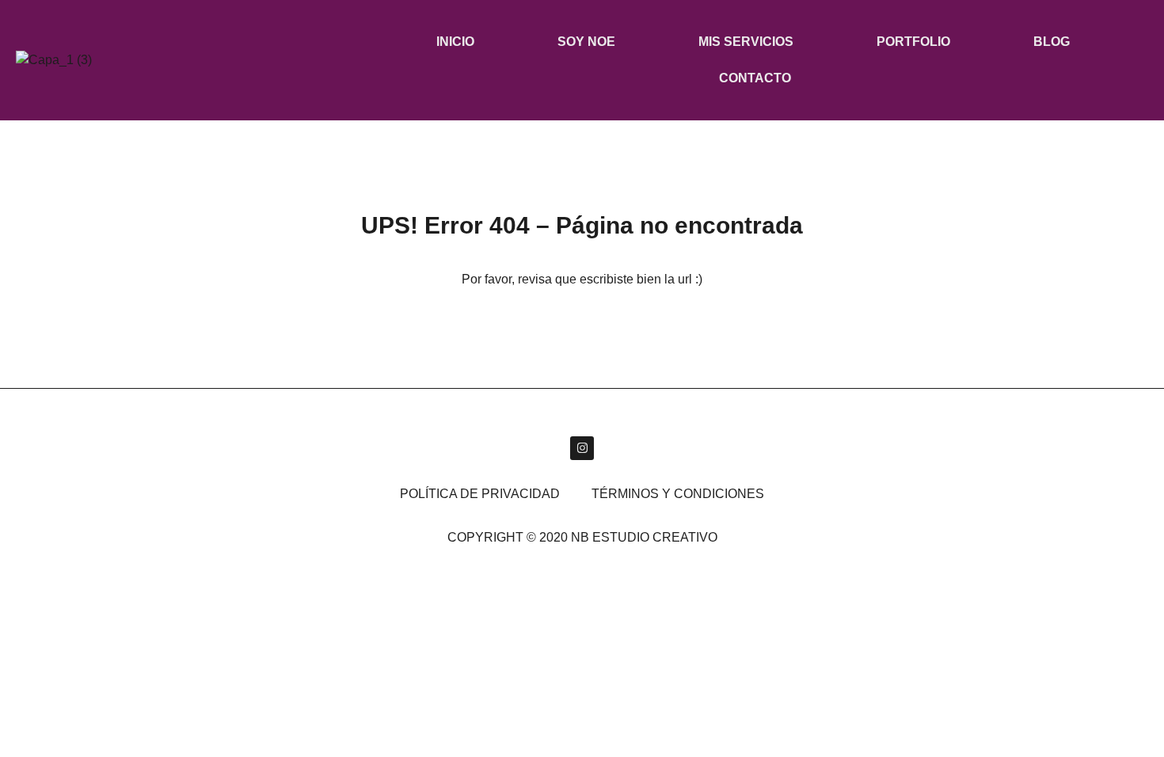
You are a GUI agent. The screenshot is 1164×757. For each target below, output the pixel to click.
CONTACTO (755, 78)
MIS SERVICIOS (745, 41)
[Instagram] (582, 448)
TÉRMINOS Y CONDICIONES (678, 493)
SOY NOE (586, 41)
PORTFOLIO (913, 41)
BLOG (1051, 41)
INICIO (455, 41)
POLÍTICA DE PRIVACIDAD (480, 493)
